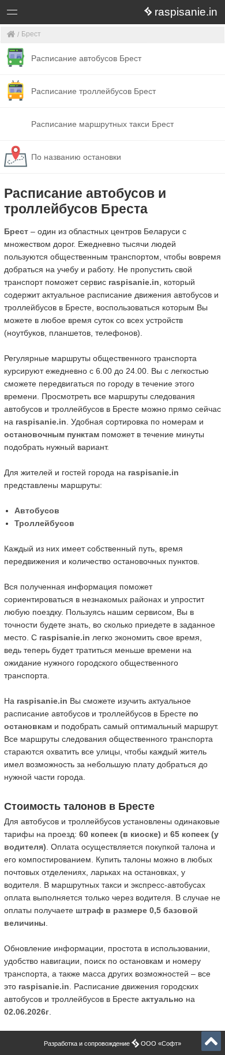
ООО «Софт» (55, 14)
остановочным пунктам (51, 434)
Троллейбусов (44, 523)
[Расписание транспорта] (11, 35)
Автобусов (36, 510)
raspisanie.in (133, 282)
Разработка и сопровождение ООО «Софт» (112, 1043)
